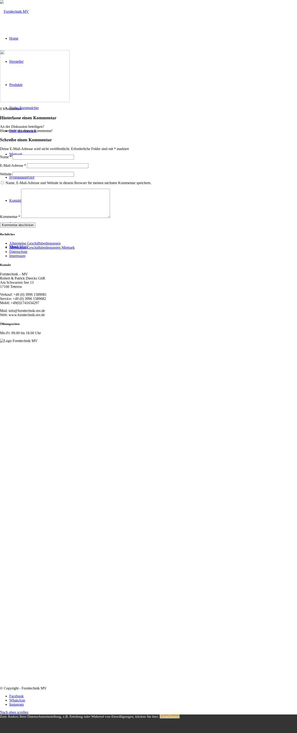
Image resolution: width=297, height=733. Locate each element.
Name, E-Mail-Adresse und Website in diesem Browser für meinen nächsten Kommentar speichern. (78, 183)
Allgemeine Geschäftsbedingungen (35, 243)
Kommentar (10, 217)
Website (6, 174)
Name (6, 157)
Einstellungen (170, 716)
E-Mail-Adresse (13, 165)
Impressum (17, 256)
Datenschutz (18, 252)
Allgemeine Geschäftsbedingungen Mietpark (42, 247)
